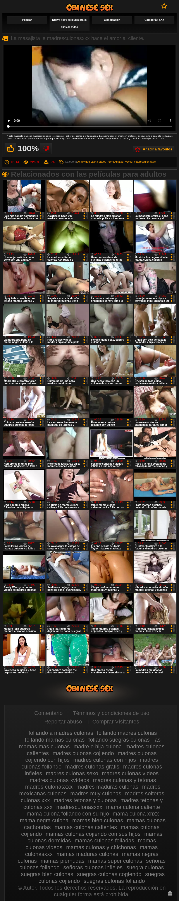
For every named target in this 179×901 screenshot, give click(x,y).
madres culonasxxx (49, 787)
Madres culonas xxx (89, 7)
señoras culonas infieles (93, 867)
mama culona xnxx (136, 813)
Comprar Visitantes (115, 721)
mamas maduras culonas (87, 854)
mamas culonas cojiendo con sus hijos (93, 834)
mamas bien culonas (97, 820)
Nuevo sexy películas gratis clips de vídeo (69, 23)
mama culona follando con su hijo (68, 813)
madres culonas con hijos (104, 760)
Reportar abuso (63, 721)
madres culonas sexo (72, 773)
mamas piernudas (62, 861)
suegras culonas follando (114, 881)
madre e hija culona (98, 746)
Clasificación (112, 19)
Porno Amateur (115, 161)
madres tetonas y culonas (85, 800)
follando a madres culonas (61, 733)
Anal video (83, 161)
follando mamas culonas (55, 740)
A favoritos (164, 6)
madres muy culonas (95, 793)
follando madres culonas (127, 733)
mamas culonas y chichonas (101, 847)
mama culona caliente (133, 807)
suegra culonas (145, 867)
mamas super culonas (115, 861)
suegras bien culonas (47, 874)
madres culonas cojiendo (83, 753)
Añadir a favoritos (157, 149)
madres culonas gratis (92, 766)
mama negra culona (44, 820)
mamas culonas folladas (104, 840)
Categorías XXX (154, 19)
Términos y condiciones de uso (111, 713)
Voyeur (129, 161)
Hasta (170, 893)
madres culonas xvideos (59, 780)
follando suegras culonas (119, 740)
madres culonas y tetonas (124, 780)
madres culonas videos (130, 773)
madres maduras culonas (107, 787)
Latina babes (98, 161)
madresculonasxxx (145, 161)
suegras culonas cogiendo (109, 874)
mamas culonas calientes (86, 827)
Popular (27, 19)
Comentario (48, 713)
